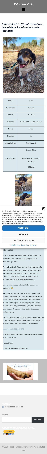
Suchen (5, 414)
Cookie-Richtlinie (15, 245)
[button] (43, 209)
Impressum (33, 245)
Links (23, 450)
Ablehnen (23, 234)
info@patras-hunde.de (14, 407)
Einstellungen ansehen (23, 241)
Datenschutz (25, 245)
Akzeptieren (23, 228)
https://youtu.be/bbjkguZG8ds (13, 329)
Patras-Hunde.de (23, 3)
